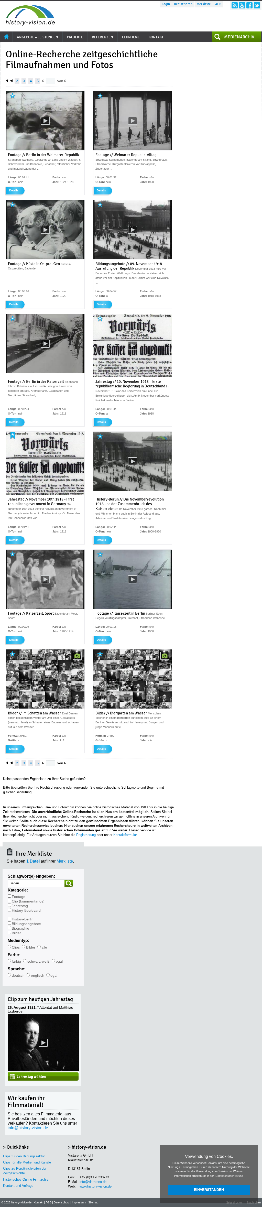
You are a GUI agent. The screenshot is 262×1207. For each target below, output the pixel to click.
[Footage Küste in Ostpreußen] (45, 258)
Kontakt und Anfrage (18, 1186)
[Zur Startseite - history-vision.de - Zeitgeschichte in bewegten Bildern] (28, 24)
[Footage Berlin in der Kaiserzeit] (45, 372)
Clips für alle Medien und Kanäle (27, 1162)
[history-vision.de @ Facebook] (249, 5)
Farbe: (14, 955)
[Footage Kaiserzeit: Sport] (45, 607)
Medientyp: (18, 940)
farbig (16, 961)
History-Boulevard (26, 910)
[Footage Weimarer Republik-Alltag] (132, 149)
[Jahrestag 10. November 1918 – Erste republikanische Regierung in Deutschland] (132, 375)
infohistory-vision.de (28, 1128)
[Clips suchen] (68, 883)
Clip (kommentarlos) (28, 901)
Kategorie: (18, 890)
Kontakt (38, 1202)
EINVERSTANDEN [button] (209, 1190)
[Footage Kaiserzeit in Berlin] (132, 607)
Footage (18, 897)
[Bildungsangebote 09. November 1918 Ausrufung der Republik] (132, 258)
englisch (37, 975)
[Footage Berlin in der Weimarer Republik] (45, 149)
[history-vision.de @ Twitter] (257, 5)
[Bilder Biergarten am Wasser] (132, 707)
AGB (218, 4)
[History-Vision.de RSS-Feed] (235, 5)
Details (13, 190)
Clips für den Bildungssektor (24, 1156)
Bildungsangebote (26, 924)
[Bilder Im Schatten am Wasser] (45, 707)
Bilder (16, 933)
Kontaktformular (125, 835)
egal (59, 961)
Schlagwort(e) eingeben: (31, 876)
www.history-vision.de (96, 1186)
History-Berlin (23, 919)
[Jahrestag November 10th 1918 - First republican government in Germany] (45, 493)
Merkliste (203, 4)
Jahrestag (20, 906)
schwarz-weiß (38, 961)
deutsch (18, 975)
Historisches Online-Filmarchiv (25, 1179)
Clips (16, 947)
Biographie (20, 928)
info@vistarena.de (93, 1182)
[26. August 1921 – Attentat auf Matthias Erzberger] (43, 1070)
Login (166, 4)
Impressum (79, 1202)
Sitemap (93, 1202)
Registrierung (86, 835)
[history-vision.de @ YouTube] (242, 5)
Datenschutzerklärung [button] (229, 1175)
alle (44, 947)
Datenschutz (62, 1202)
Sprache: (16, 969)
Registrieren (183, 4)
